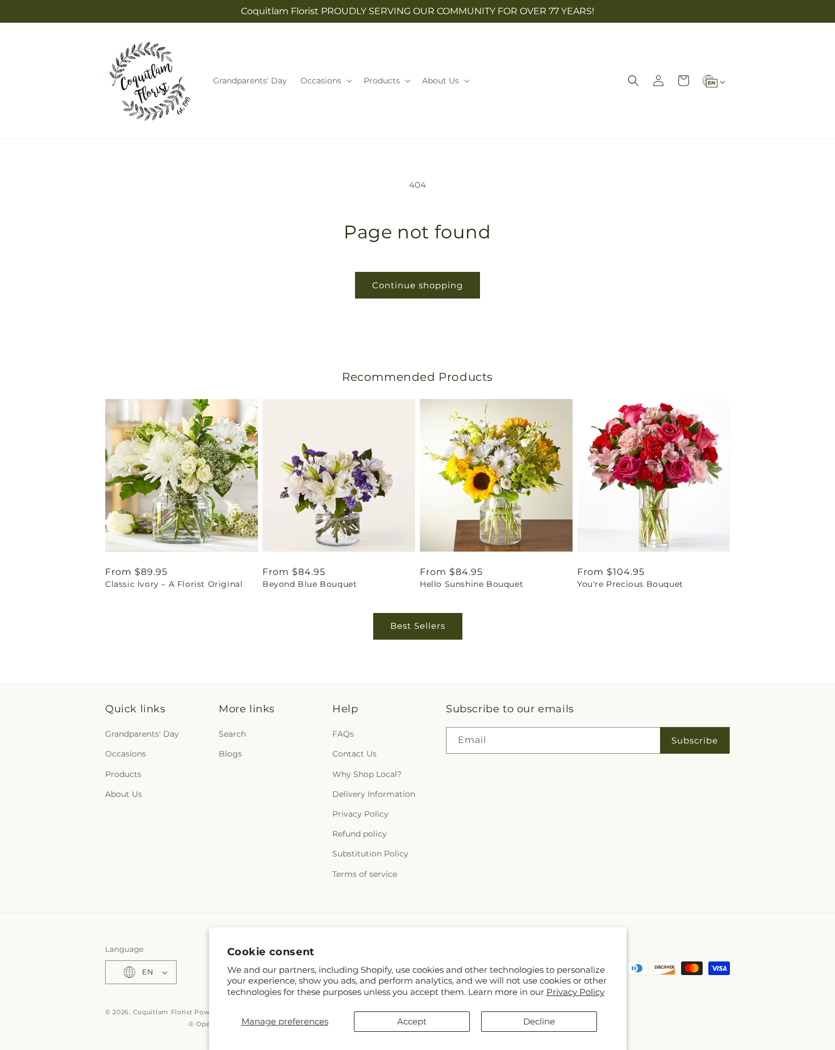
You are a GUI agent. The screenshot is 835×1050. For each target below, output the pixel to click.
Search (232, 734)
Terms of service (364, 874)
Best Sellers (417, 625)
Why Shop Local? (367, 774)
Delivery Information (373, 794)
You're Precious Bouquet (630, 584)
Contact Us (354, 754)
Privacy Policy (575, 991)
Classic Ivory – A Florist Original (174, 584)
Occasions (125, 754)
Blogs (230, 754)
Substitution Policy (370, 854)
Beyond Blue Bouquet (309, 584)
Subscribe (694, 740)
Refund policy (359, 834)
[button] (325, 81)
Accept (412, 1021)
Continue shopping (417, 285)
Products (123, 774)
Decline (539, 1021)
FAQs (343, 734)
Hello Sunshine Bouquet (471, 584)
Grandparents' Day (142, 734)
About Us (123, 794)
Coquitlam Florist (163, 1012)
